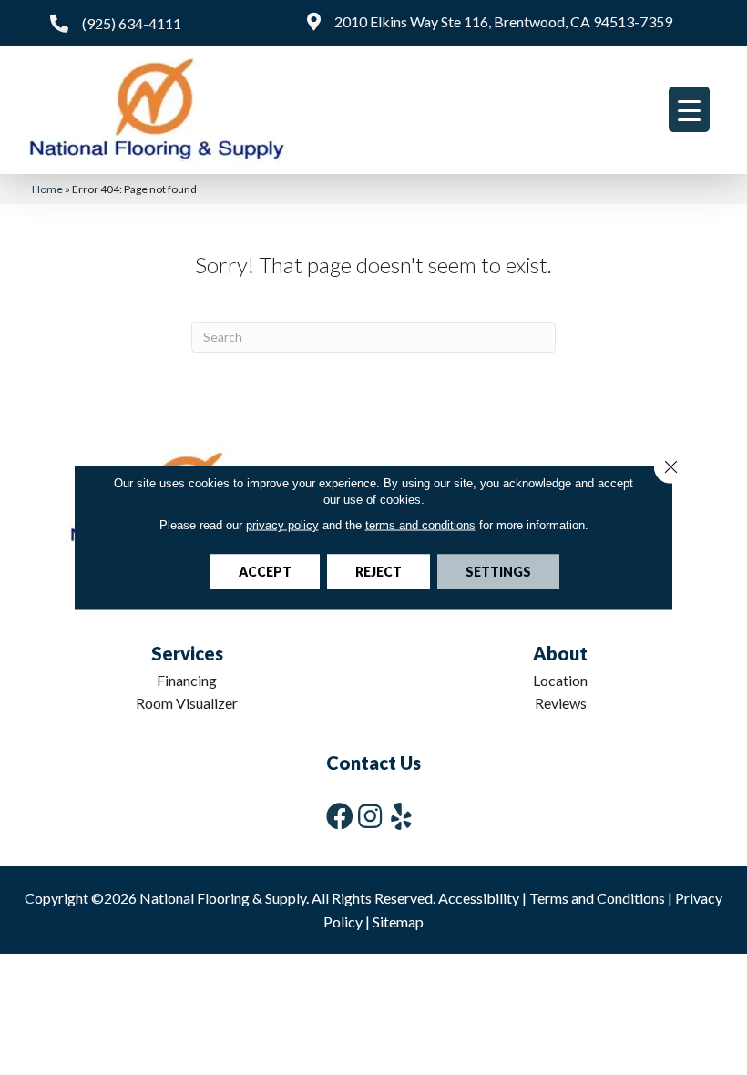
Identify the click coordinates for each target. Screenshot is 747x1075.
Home (47, 189)
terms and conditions (420, 525)
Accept (265, 571)
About (560, 653)
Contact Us (373, 762)
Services (187, 653)
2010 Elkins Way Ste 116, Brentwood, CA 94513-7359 (503, 21)
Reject (378, 571)
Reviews (561, 703)
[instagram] (370, 816)
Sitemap (398, 921)
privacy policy (282, 525)
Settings (498, 571)
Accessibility (478, 897)
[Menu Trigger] (689, 109)
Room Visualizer (187, 703)
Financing (187, 680)
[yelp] (401, 816)
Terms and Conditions (597, 897)
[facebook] (339, 816)
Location (560, 680)
